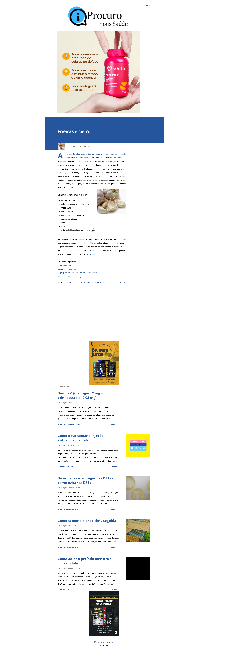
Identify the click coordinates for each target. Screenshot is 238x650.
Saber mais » (115, 424)
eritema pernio (73, 283)
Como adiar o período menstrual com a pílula (85, 560)
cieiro (65, 283)
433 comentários (72, 547)
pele (92, 283)
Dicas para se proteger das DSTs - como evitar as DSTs (85, 480)
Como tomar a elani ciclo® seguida (87, 520)
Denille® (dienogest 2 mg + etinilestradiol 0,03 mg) (80, 395)
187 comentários (72, 589)
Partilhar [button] (122, 283)
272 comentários (72, 466)
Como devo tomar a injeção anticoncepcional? (81, 437)
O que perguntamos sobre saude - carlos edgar (77, 273)
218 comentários (72, 509)
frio (88, 283)
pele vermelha (100, 283)
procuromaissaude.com (67, 269)
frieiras (83, 283)
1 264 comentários (73, 424)
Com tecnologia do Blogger (105, 642)
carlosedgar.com (92, 254)
